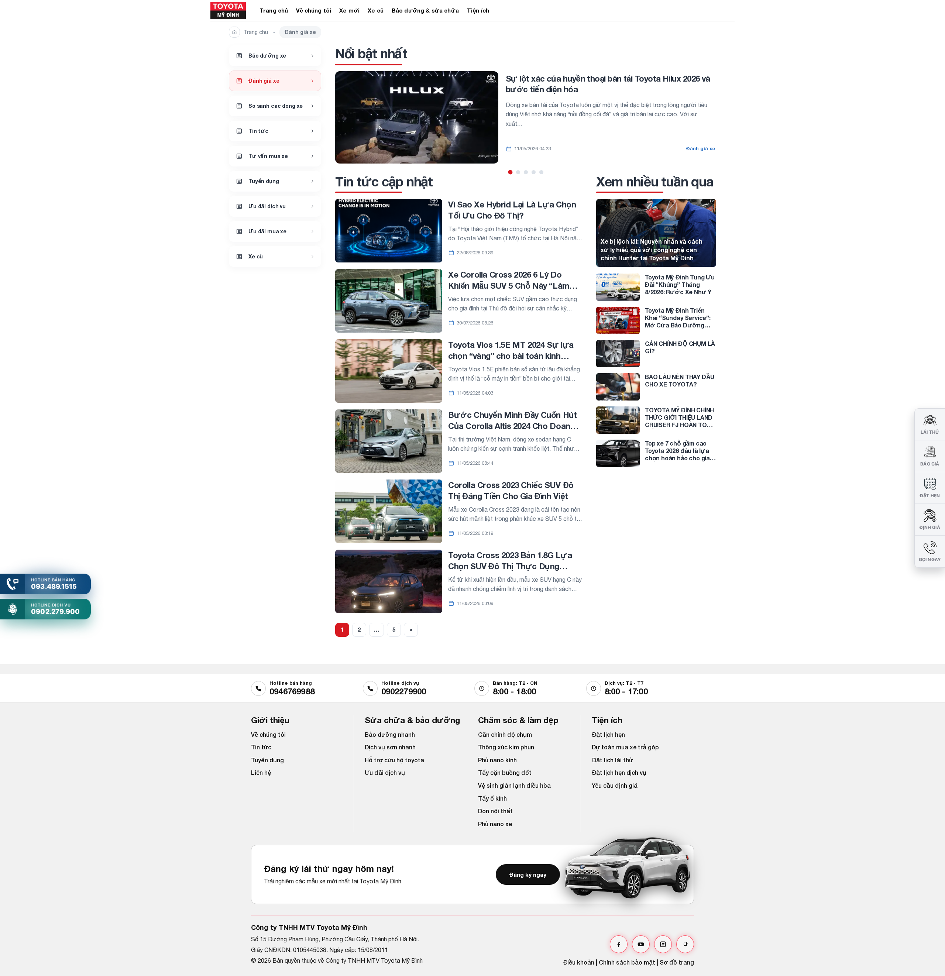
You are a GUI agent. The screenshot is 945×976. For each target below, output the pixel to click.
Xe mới (349, 10)
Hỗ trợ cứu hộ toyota (394, 759)
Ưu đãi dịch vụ (385, 772)
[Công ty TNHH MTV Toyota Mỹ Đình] (229, 10)
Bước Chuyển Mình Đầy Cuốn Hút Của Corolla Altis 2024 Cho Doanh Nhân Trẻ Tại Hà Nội (512, 425)
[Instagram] (663, 944)
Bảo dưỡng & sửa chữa (425, 10)
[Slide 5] (541, 172)
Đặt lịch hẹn (608, 734)
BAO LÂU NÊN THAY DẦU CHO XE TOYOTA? (679, 380)
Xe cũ (376, 10)
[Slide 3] (526, 172)
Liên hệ (261, 772)
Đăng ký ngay (527, 874)
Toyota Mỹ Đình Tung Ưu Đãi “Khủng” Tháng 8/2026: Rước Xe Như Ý (680, 284)
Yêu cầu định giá (615, 785)
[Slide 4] (534, 172)
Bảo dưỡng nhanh (390, 734)
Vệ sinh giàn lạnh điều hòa (514, 785)
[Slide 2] (518, 172)
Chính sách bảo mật (627, 962)
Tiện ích (478, 10)
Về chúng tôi (313, 10)
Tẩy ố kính (492, 798)
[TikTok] (685, 944)
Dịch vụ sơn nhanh (390, 746)
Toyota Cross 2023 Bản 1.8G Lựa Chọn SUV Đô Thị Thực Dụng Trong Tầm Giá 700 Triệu (510, 566)
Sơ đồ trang (677, 962)
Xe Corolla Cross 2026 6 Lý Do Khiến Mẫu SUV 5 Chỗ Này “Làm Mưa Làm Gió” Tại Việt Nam (508, 285)
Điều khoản (578, 962)
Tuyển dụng (267, 759)
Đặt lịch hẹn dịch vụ (619, 772)
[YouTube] (641, 944)
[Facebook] (619, 944)
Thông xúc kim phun (506, 746)
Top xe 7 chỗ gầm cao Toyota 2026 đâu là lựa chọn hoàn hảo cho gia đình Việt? (677, 454)
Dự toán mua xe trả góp (625, 746)
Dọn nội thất (495, 810)
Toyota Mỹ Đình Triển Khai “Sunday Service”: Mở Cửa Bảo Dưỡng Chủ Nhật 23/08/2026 (678, 321)
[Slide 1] (510, 172)
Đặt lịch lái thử (612, 759)
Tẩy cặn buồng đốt (505, 772)
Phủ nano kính (497, 759)
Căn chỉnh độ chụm (505, 734)
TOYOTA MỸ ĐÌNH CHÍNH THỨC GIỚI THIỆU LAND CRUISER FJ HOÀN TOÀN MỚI (680, 420)
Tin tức (261, 746)
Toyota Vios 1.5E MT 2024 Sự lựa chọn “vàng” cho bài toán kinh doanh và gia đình (511, 355)
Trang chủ (274, 10)
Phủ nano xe (495, 823)
